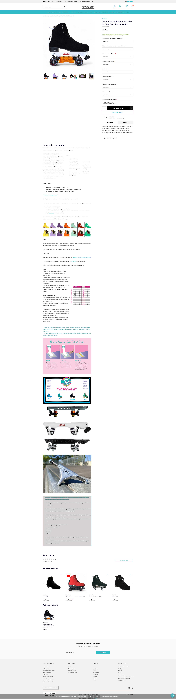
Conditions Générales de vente (49, 670)
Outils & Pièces (65, 12)
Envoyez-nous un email (51, 687)
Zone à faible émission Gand (48, 680)
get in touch (51, 213)
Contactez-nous (46, 668)
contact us (73, 261)
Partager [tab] (125, 122)
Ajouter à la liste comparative (110, 138)
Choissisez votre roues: (108, 76)
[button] (46, 76)
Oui (90, 696)
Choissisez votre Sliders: (108, 61)
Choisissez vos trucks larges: (109, 99)
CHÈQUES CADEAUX (121, 12)
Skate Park (80, 12)
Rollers (48, 12)
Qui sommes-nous (46, 666)
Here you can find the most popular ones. (82, 257)
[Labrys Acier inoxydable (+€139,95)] (117, 103)
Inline (128, 12)
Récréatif (86, 12)
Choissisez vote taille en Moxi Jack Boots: (112, 38)
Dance (91, 12)
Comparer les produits (72, 672)
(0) (108, 26)
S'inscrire (70, 666)
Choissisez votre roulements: (109, 84)
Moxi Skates (104, 18)
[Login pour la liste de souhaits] (131, 108)
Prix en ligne (45, 674)
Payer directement (117, 112)
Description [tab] (110, 122)
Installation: (105, 69)
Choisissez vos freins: (107, 91)
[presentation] (94, 44)
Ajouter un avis (124, 560)
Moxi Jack (45, 596)
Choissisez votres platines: (109, 53)
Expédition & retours (47, 672)
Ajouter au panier (118, 108)
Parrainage (45, 678)
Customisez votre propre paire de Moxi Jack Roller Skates (48, 626)
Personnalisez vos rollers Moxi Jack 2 (75, 596)
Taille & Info (112, 12)
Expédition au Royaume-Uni (48, 681)
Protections (54, 12)
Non (97, 696)
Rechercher (64, 7)
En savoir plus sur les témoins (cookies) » (110, 696)
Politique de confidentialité (48, 676)
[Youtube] (132, 687)
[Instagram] (129, 687)
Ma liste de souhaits (72, 670)
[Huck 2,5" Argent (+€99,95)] (117, 102)
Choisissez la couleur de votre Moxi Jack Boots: (114, 46)
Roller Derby (73, 12)
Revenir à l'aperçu (46, 15)
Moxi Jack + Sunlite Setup (95, 596)
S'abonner (103, 652)
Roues (59, 12)
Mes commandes (71, 668)
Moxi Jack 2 (115, 596)
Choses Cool (97, 12)
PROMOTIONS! (104, 12)
